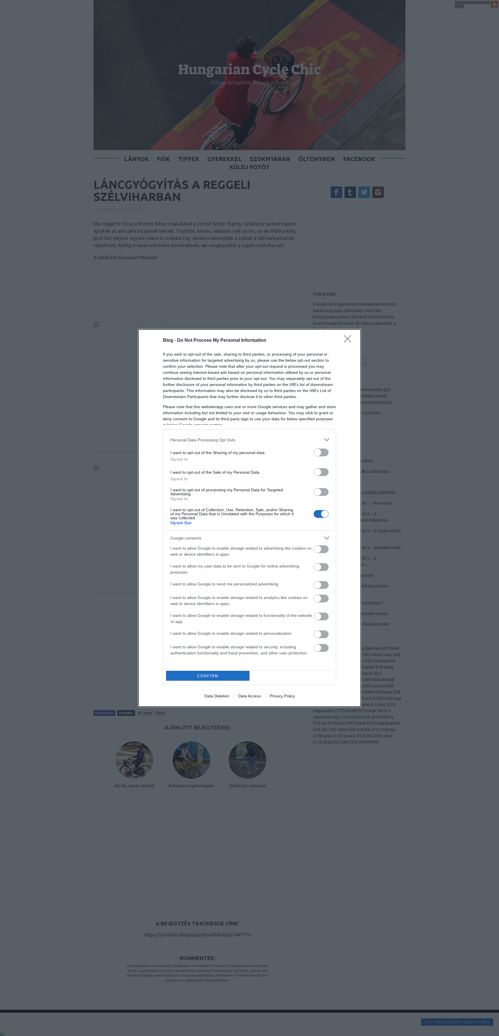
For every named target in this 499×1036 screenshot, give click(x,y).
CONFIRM (208, 676)
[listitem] (249, 440)
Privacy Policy (282, 696)
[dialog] (249, 518)
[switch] (321, 452)
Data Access (249, 696)
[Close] (349, 340)
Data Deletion (216, 696)
